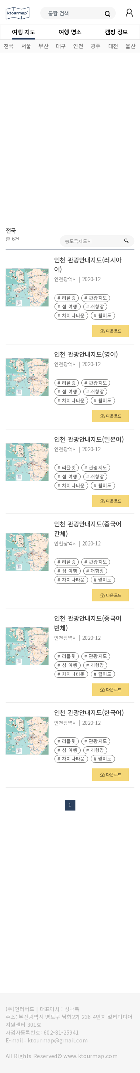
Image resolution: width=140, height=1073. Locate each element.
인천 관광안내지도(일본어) (89, 439)
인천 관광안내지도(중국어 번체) (88, 623)
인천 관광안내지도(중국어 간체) (88, 528)
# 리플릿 (66, 297)
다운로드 (113, 331)
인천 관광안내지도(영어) (86, 354)
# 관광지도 (95, 297)
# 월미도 (103, 315)
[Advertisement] (70, 141)
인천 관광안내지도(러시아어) (88, 264)
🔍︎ (126, 240)
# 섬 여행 (67, 306)
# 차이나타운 (71, 315)
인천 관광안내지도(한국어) (89, 712)
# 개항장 (95, 306)
